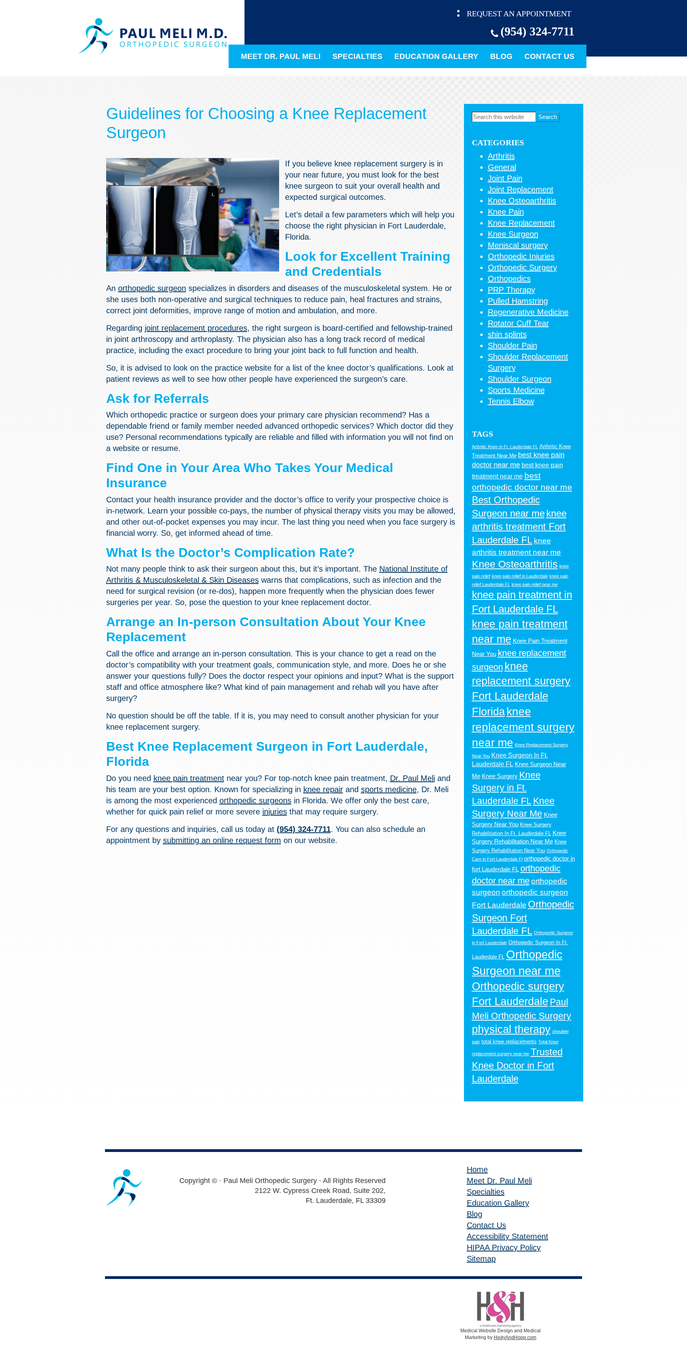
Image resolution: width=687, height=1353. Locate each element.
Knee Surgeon (513, 234)
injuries (274, 811)
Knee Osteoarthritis (522, 200)
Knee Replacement (521, 223)
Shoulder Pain (512, 345)
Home (477, 1169)
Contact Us (549, 56)
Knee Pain (506, 211)
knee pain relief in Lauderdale (520, 576)
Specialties (357, 56)
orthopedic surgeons (255, 800)
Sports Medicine (516, 390)
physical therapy (511, 1029)
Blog (501, 56)
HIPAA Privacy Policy (504, 1247)
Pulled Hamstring (518, 301)
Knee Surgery (500, 776)
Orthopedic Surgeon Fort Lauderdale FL (523, 917)
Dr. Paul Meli (412, 778)
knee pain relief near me (535, 584)
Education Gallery (436, 56)
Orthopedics (509, 278)
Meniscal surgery (518, 245)
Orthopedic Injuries (521, 256)
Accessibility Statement (507, 1236)
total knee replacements (509, 1042)
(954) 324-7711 (537, 31)
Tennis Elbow (511, 401)
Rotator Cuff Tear (518, 323)
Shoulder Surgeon (519, 379)
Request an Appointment (519, 13)
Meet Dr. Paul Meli (280, 56)
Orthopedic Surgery (522, 267)
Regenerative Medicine (528, 312)
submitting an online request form (222, 840)
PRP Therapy (511, 289)
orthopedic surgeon (152, 288)
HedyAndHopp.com (515, 1337)
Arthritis (501, 156)
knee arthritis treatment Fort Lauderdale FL (519, 526)
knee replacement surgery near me (523, 727)
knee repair (323, 789)
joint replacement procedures (196, 328)
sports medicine (389, 789)
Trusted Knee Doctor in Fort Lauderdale (517, 1065)
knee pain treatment (188, 778)
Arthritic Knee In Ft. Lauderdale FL (505, 446)
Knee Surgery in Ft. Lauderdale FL (506, 788)
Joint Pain (505, 178)
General (502, 167)
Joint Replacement (520, 189)
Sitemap (481, 1258)
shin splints (507, 334)
